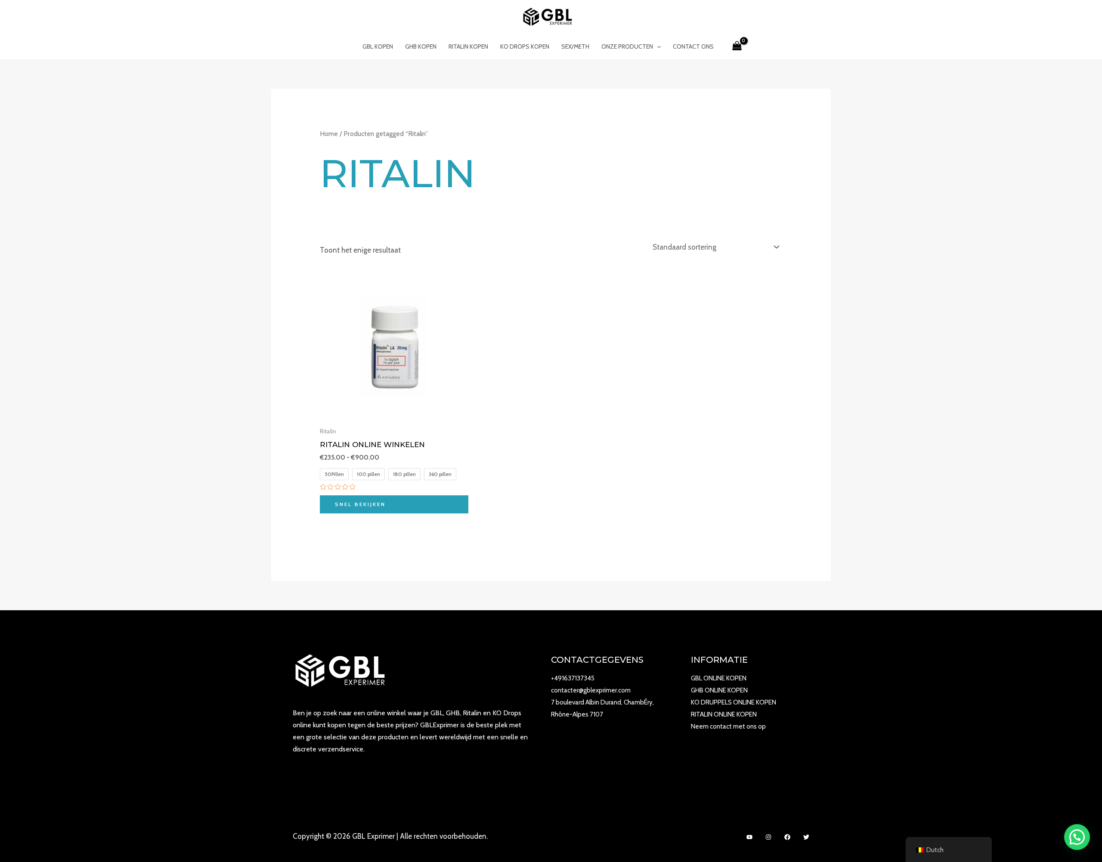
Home (329, 134)
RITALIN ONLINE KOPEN (724, 714)
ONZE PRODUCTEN (627, 46)
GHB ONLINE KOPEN (719, 690)
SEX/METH (575, 46)
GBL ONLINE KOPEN (718, 678)
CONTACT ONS (693, 46)
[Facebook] (787, 837)
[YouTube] (749, 837)
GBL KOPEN (377, 46)
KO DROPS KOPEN (524, 46)
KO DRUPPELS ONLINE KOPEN (733, 702)
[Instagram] (768, 837)
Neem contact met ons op (728, 726)
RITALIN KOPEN (468, 46)
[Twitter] (806, 837)
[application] (657, 46)
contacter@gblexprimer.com (591, 690)
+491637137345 (572, 678)
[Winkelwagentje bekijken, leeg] (737, 46)
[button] (1077, 837)
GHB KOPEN (420, 46)
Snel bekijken (360, 504)
